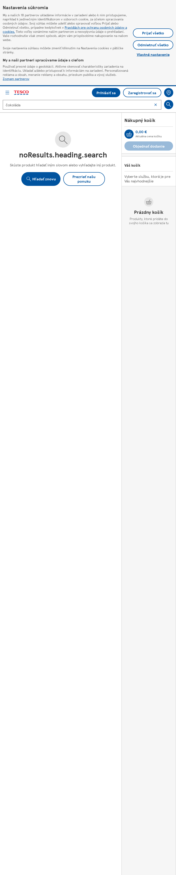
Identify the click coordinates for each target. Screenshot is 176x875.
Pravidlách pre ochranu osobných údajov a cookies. (65, 29)
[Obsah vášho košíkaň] (129, 134)
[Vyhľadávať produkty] (168, 104)
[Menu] (7, 92)
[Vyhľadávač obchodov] (168, 92)
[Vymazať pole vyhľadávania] (155, 104)
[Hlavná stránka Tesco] (21, 93)
